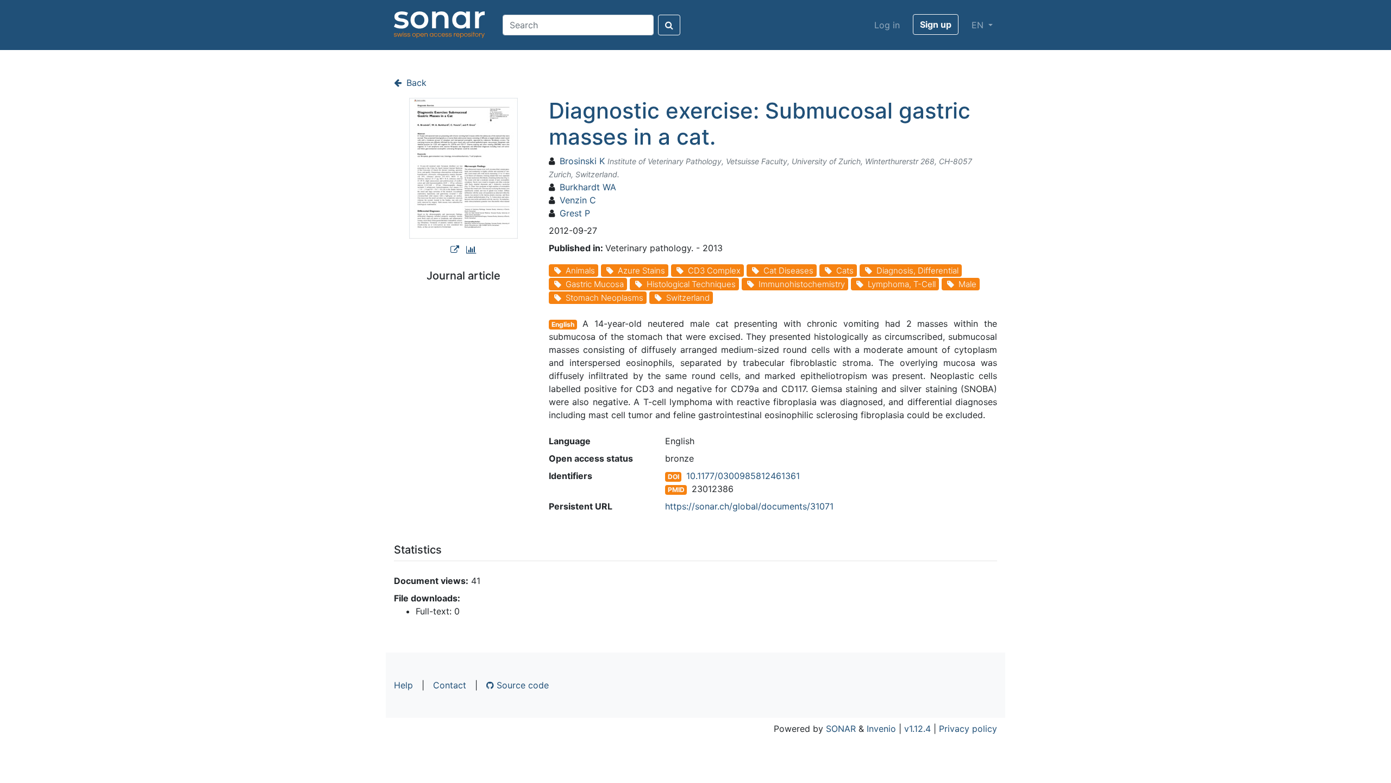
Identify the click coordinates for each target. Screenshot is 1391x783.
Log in (887, 25)
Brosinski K (582, 161)
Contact (449, 685)
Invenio (881, 728)
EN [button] (979, 25)
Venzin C (578, 200)
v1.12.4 (917, 728)
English (563, 324)
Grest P (575, 213)
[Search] (669, 25)
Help (403, 685)
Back (415, 82)
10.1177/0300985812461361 (743, 475)
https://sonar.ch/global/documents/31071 (749, 506)
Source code (521, 685)
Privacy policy (968, 728)
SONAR (841, 728)
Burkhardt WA (588, 187)
